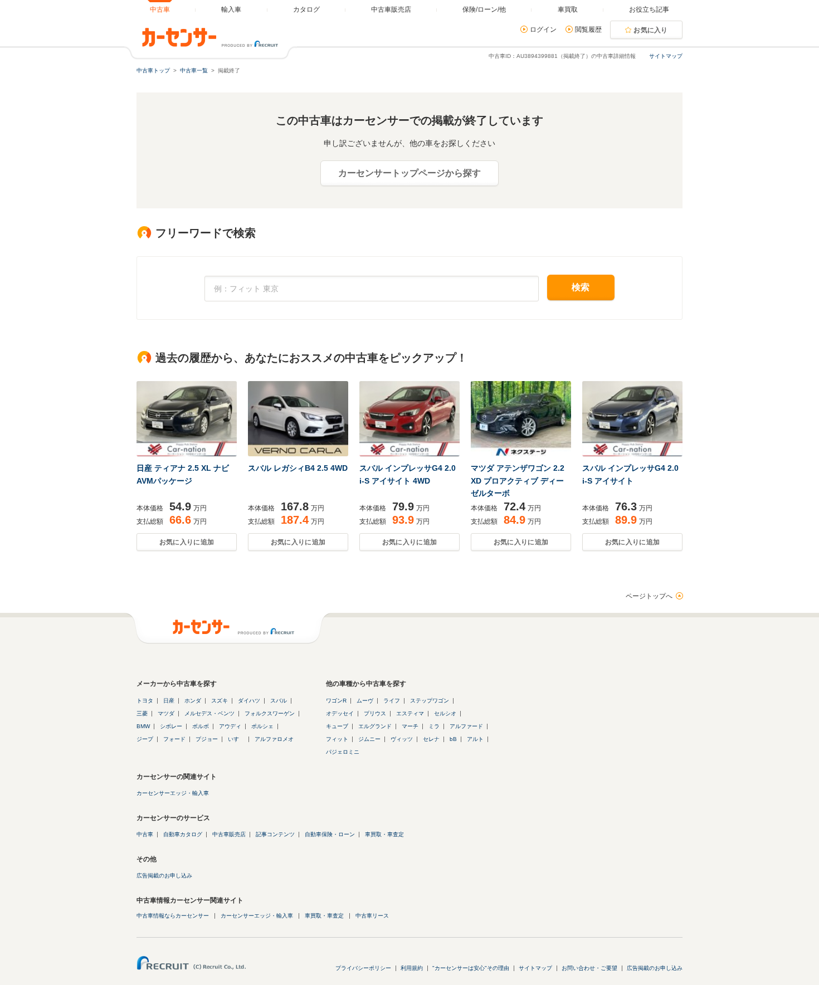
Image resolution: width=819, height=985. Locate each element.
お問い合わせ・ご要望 (589, 968)
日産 (168, 701)
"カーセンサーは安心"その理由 (470, 968)
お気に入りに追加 (186, 542)
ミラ (434, 726)
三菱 (142, 713)
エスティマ (410, 713)
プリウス (375, 713)
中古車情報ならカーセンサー (172, 916)
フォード (174, 739)
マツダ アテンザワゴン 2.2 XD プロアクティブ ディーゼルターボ (517, 481)
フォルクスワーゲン (270, 713)
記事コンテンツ (275, 834)
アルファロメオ (274, 739)
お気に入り (650, 30)
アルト (475, 739)
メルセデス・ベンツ (209, 713)
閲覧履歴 (588, 29)
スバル (278, 701)
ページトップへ (649, 596)
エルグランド (375, 726)
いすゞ (236, 739)
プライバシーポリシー (363, 968)
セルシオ (445, 713)
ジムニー (369, 739)
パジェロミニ (342, 752)
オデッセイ (340, 713)
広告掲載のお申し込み (164, 875)
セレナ (431, 739)
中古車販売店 (229, 834)
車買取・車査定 (384, 834)
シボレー (171, 726)
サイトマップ (665, 56)
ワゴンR (336, 701)
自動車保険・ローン (330, 834)
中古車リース (372, 916)
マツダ (166, 713)
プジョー (207, 739)
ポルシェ (262, 726)
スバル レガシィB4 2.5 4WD (298, 468)
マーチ (410, 726)
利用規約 (412, 968)
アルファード (466, 726)
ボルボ (200, 726)
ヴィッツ (402, 739)
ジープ (144, 739)
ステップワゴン (429, 701)
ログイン (543, 29)
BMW (143, 726)
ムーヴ (365, 701)
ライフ (391, 701)
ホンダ (192, 701)
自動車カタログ (182, 834)
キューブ (337, 726)
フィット (337, 739)
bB (453, 739)
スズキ (219, 701)
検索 (581, 287)
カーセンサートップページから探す (409, 173)
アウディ (230, 726)
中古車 (144, 834)
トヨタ (144, 701)
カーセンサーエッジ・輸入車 (172, 793)
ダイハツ (249, 701)
